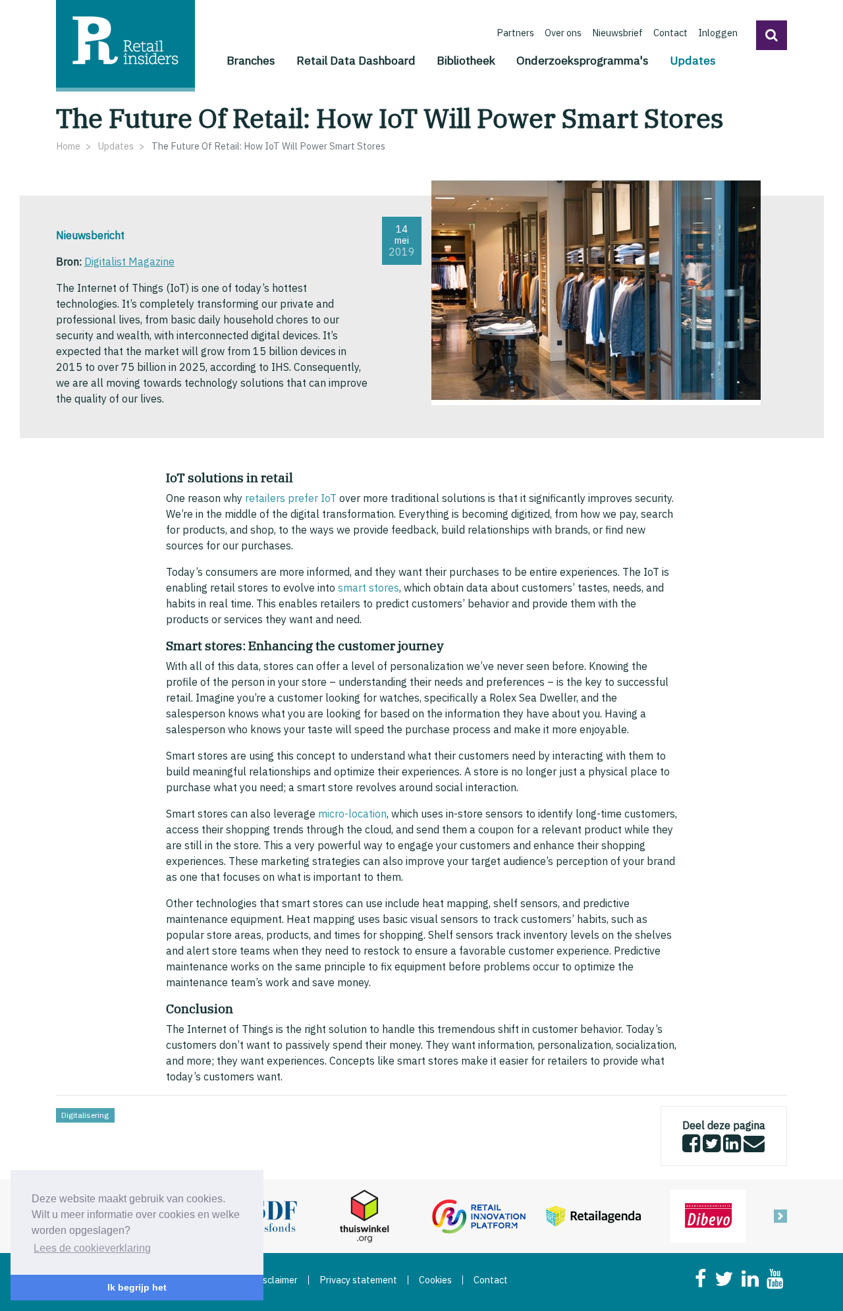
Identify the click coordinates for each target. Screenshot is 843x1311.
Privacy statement (358, 1280)
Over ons (563, 32)
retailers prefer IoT (291, 498)
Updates (693, 60)
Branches (251, 60)
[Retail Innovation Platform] (478, 1214)
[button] (771, 35)
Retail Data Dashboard (356, 60)
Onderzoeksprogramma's (582, 60)
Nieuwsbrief (617, 32)
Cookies (435, 1280)
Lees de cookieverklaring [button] (92, 1248)
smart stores (368, 587)
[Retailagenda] (593, 1214)
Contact (670, 32)
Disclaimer (276, 1280)
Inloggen (718, 32)
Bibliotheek (466, 60)
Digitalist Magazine (129, 261)
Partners (515, 32)
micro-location (352, 813)
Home (68, 146)
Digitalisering (85, 1115)
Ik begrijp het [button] (137, 1287)
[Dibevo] (708, 1214)
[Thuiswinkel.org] (364, 1214)
